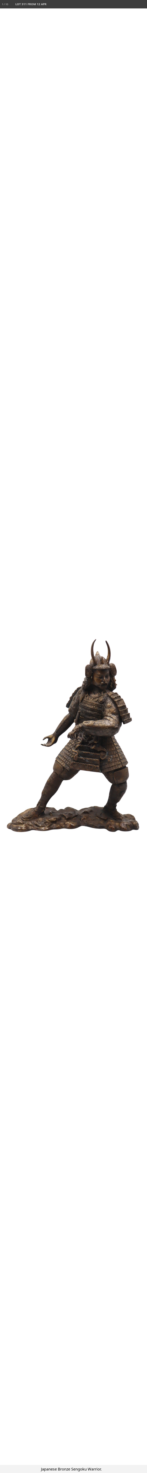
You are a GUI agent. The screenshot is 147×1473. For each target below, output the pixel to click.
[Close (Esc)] (143, 4)
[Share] (134, 4)
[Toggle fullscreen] (126, 4)
